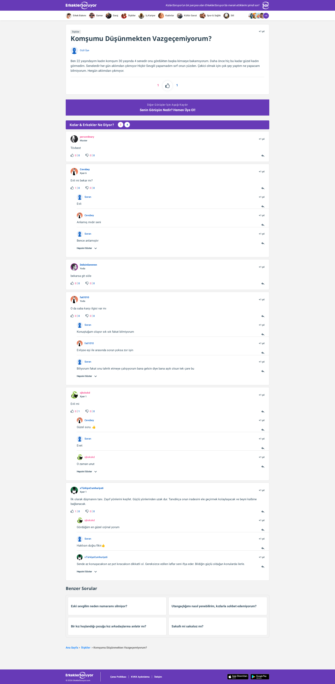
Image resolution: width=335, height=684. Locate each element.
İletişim (158, 676)
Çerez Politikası (118, 676)
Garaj (115, 15)
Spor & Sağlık (213, 15)
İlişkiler (132, 15)
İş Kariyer (150, 15)
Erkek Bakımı (79, 15)
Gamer (99, 15)
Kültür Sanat (190, 15)
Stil (232, 15)
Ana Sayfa (72, 647)
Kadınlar (169, 15)
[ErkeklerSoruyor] (83, 675)
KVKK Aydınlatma (140, 676)
